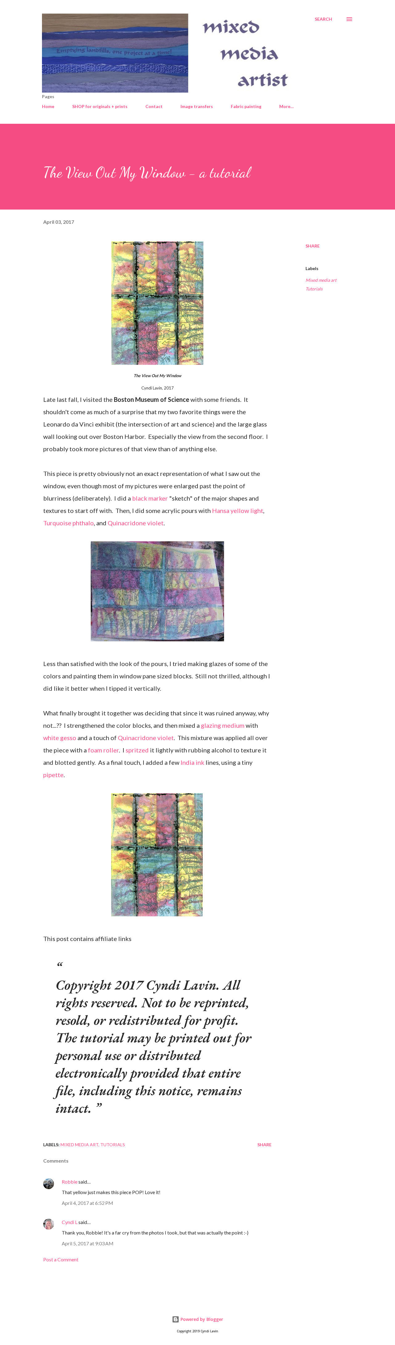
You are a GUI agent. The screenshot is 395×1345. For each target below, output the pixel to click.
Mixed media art (321, 280)
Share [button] (313, 245)
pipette (53, 774)
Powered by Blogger (201, 1319)
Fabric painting (246, 106)
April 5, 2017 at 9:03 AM (88, 1243)
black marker (150, 498)
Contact (154, 106)
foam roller (103, 750)
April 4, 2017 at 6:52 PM (87, 1203)
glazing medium (222, 725)
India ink (192, 762)
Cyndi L (69, 1222)
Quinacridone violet (136, 523)
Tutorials (314, 288)
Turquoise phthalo (68, 523)
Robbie (69, 1182)
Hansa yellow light (237, 510)
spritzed (137, 750)
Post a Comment (60, 1259)
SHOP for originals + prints (99, 106)
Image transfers (197, 106)
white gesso (59, 737)
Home (48, 106)
